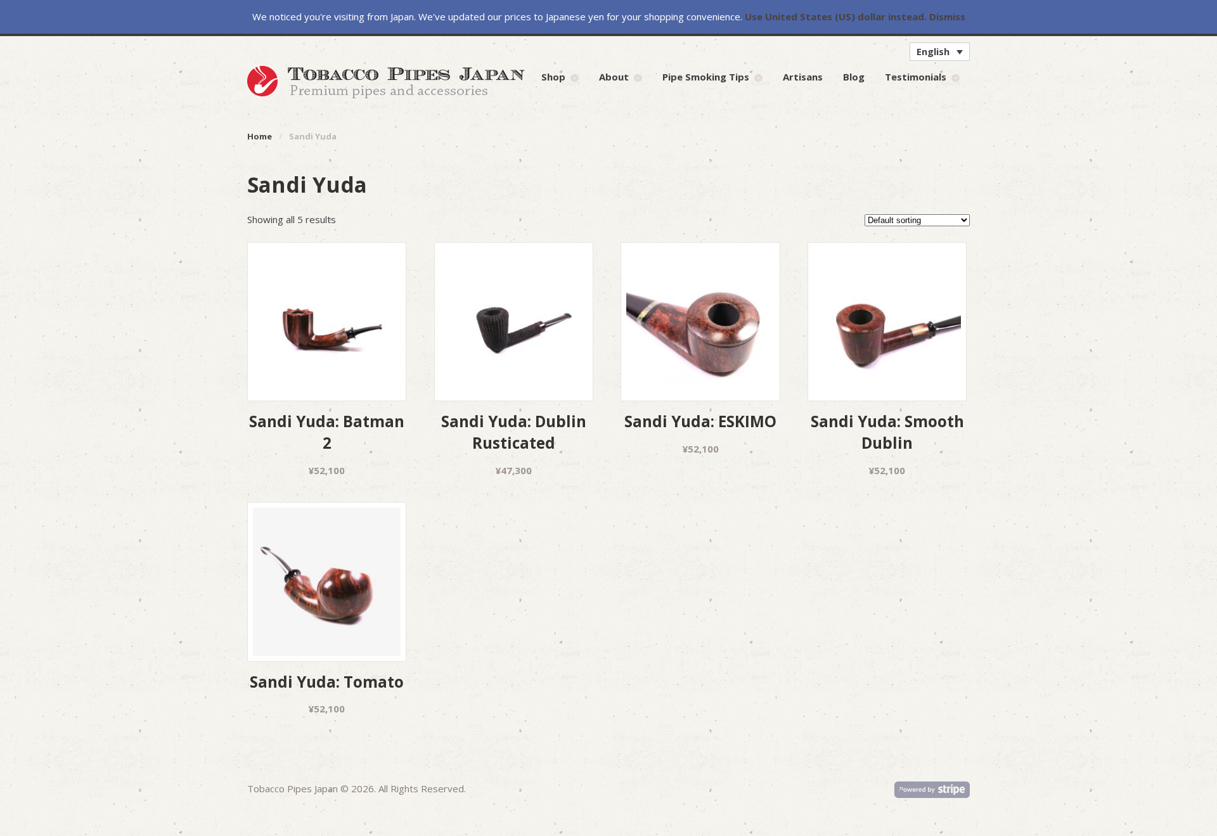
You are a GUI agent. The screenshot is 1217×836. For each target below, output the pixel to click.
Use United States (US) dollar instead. (836, 16)
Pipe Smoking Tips (705, 76)
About (614, 76)
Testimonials (915, 76)
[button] (940, 51)
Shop (553, 76)
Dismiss (947, 16)
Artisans (803, 76)
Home (259, 136)
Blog (854, 76)
